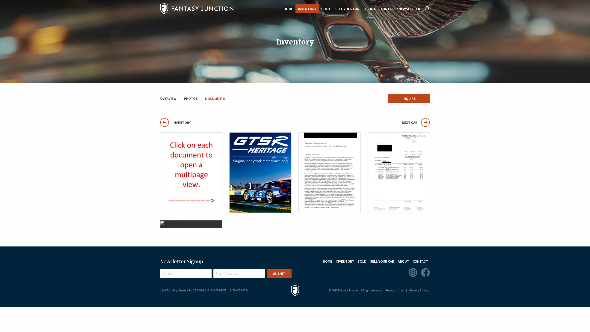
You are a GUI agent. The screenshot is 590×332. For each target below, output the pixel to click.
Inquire (409, 98)
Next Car (409, 122)
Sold (325, 8)
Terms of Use (395, 290)
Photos (191, 98)
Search (427, 8)
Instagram (413, 272)
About (370, 8)
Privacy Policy (418, 290)
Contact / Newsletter (400, 8)
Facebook (425, 272)
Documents (215, 98)
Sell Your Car (347, 8)
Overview (168, 98)
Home (288, 8)
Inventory (307, 8)
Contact (420, 261)
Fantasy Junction (196, 8)
